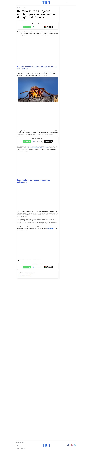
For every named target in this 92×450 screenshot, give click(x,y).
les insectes (50, 228)
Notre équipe (18, 445)
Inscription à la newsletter (20, 442)
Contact (17, 443)
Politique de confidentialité (20, 448)
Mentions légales (19, 446)
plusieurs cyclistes (49, 72)
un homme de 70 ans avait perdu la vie (38, 147)
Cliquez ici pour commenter (24, 275)
